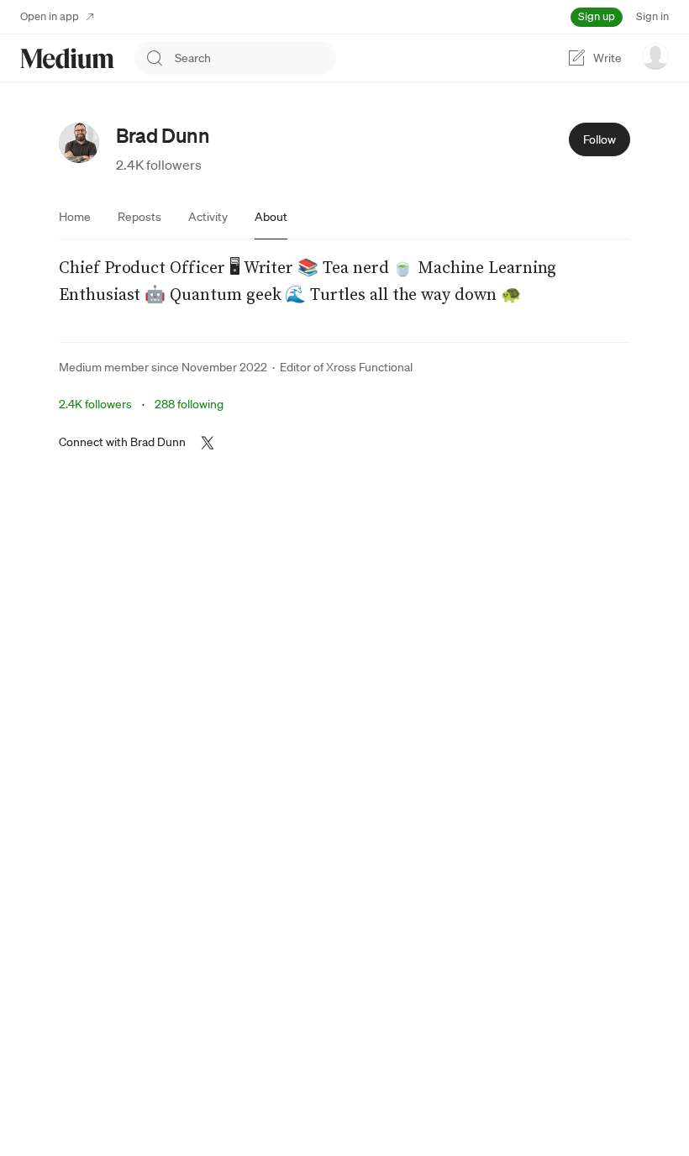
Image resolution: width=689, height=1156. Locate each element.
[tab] (75, 216)
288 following (189, 404)
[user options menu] (655, 56)
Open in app (49, 16)
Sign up (596, 16)
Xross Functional (369, 367)
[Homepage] (67, 58)
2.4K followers (159, 164)
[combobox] (255, 58)
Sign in (652, 16)
